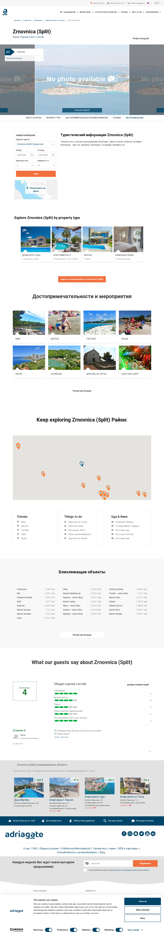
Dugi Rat (21, 605)
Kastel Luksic (69, 601)
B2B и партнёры (128, 848)
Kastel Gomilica (24, 614)
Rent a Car (137, 12)
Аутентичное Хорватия (106, 12)
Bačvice (24, 526)
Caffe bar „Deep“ (76, 526)
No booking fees (53, 821)
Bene (23, 522)
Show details (133, 930)
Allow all (142, 901)
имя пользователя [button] (116, 3)
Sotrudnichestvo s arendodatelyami (77, 852)
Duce (19, 618)
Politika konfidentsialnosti (75, 848)
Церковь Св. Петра (77, 522)
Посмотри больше (14, 58)
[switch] (73, 930)
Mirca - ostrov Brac (72, 605)
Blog (102, 852)
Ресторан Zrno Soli (124, 534)
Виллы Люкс (86, 12)
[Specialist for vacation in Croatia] (24, 835)
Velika (24, 538)
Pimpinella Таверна (124, 522)
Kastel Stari (114, 597)
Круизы (125, 12)
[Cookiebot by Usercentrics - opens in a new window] (16, 930)
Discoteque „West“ (77, 530)
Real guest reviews (145, 821)
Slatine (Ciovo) (115, 605)
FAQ (35, 848)
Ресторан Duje (122, 538)
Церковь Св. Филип (77, 538)
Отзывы (117, 118)
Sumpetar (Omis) (24, 597)
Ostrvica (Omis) (116, 589)
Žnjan (23, 534)
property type (53, 118)
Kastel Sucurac (24, 610)
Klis (18, 593)
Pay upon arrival (114, 821)
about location (33, 118)
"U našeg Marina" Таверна (127, 526)
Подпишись (145, 863)
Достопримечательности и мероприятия (87, 118)
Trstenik (25, 530)
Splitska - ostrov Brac (73, 614)
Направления (152, 12)
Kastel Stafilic (115, 614)
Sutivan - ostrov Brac (72, 610)
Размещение (70, 12)
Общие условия (49, 848)
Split (19, 601)
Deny (142, 918)
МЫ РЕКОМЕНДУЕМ (134, 118)
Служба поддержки (137, 3)
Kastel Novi (114, 610)
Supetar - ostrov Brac (73, 597)
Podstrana (21, 589)
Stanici (112, 601)
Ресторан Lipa (122, 530)
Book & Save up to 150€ (24, 821)
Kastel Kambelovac (72, 593)
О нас (26, 848)
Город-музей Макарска (79, 534)
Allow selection (143, 910)
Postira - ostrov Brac (118, 593)
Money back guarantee (84, 821)
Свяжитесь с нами (104, 848)
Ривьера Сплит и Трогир (32, 37)
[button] (149, 3)
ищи (36, 174)
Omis (65, 589)
